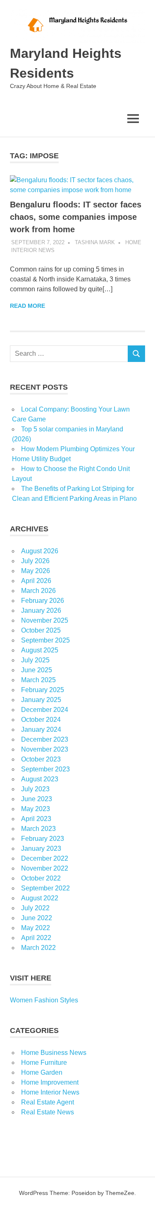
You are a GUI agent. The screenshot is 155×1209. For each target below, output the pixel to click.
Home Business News (53, 1052)
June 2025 (36, 670)
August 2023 (39, 779)
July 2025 (35, 660)
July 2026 (35, 560)
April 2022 (36, 937)
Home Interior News (50, 1092)
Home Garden (41, 1072)
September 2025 (45, 640)
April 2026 (36, 580)
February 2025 (42, 689)
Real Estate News (47, 1112)
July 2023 (35, 789)
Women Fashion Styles (44, 1000)
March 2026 (38, 590)
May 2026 (35, 570)
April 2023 (36, 818)
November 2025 (44, 620)
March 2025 (38, 679)
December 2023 (44, 739)
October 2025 (41, 630)
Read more (27, 305)
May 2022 (35, 927)
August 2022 (39, 898)
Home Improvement (50, 1082)
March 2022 (38, 947)
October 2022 (41, 878)
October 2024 (41, 719)
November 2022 (44, 868)
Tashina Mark (95, 242)
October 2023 (41, 759)
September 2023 (45, 769)
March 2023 (38, 828)
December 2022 (44, 858)
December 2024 (44, 709)
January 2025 (41, 699)
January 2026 (41, 610)
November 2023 (44, 749)
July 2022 (35, 908)
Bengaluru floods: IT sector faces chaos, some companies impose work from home (75, 217)
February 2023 (42, 838)
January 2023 (41, 848)
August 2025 (39, 650)
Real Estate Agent (47, 1102)
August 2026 (39, 551)
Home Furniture (44, 1062)
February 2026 (42, 600)
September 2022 (45, 888)
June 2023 (36, 798)
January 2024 (41, 729)
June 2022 (36, 917)
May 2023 (35, 808)
